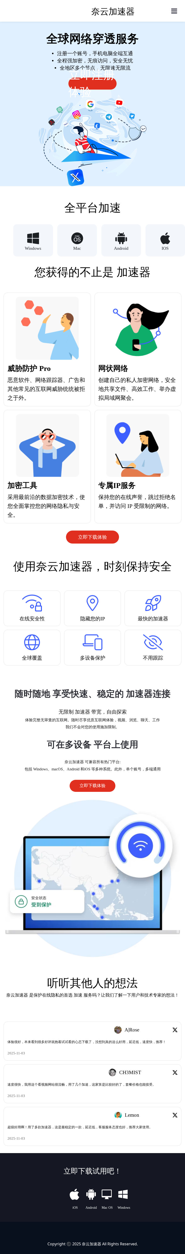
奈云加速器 (91, 1244)
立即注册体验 (91, 84)
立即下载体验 (92, 537)
